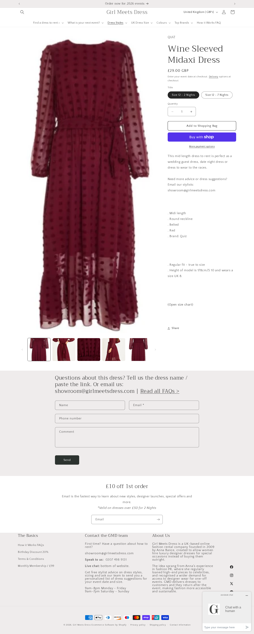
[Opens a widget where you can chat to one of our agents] (227, 611)
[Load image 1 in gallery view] (39, 349)
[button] (22, 12)
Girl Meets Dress (82, 625)
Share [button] (175, 328)
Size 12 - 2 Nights (183, 95)
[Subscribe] (158, 519)
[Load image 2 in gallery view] (63, 349)
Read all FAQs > (159, 391)
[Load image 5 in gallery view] (138, 349)
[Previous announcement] (19, 4)
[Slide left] (22, 349)
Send (67, 460)
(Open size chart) (180, 304)
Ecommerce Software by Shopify (108, 625)
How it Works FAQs (31, 545)
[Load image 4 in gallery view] (113, 349)
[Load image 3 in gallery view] (88, 349)
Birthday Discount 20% (33, 551)
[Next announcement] (234, 4)
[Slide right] (155, 349)
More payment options (202, 146)
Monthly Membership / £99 (36, 565)
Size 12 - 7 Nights (216, 95)
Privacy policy (138, 624)
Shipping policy (158, 624)
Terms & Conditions (31, 558)
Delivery (213, 76)
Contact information (180, 624)
